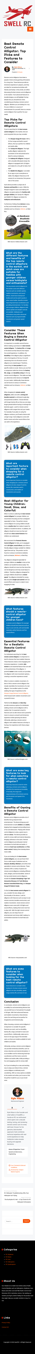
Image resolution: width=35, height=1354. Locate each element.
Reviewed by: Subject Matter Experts (17, 1171)
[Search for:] (17, 1221)
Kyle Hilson (18, 67)
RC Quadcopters (11, 1264)
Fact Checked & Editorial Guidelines (18, 1166)
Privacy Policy (6, 1322)
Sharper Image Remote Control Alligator (16, 693)
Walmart (23, 209)
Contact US (5, 1327)
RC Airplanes (9, 1254)
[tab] (12, 1107)
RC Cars (8, 1259)
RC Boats (19, 72)
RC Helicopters (10, 1262)
